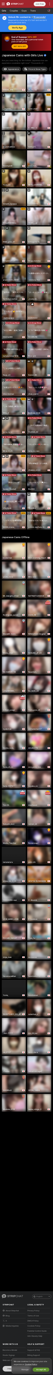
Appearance (13, 69)
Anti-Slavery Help (34, 1336)
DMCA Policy (33, 1321)
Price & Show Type (36, 69)
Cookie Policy (31, 1364)
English (39, 1296)
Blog (8, 1316)
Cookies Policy (33, 1326)
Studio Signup (9, 1355)
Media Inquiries (12, 1326)
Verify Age (17, 28)
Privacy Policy (33, 1311)
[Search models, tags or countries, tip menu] (49, 11)
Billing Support (33, 1355)
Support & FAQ (33, 1350)
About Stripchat (12, 1311)
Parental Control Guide (37, 1331)
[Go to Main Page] (16, 4)
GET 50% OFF (20, 46)
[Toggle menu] (3, 4)
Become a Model (10, 1350)
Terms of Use (33, 1316)
